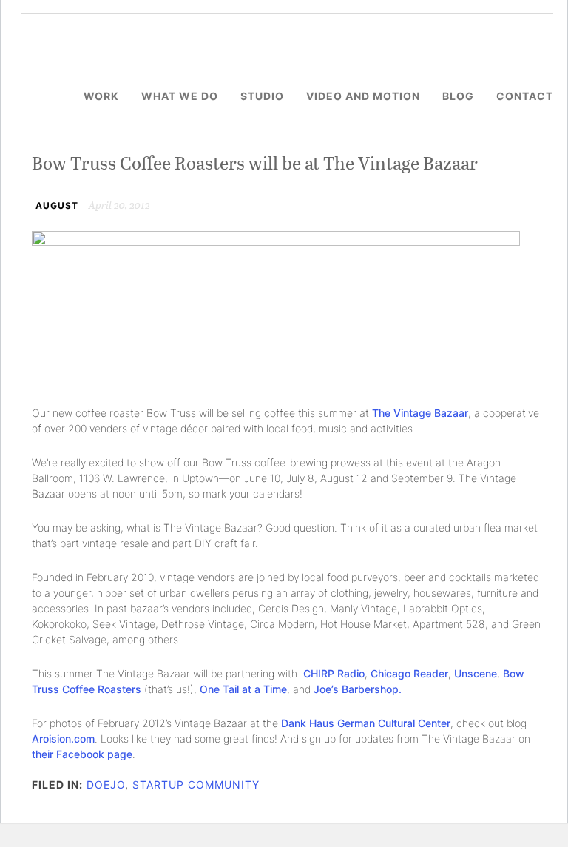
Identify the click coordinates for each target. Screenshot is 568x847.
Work (101, 96)
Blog (458, 96)
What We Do (179, 96)
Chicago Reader (409, 673)
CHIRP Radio (334, 673)
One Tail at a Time (243, 689)
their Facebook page (82, 754)
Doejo (106, 784)
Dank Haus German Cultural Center (365, 723)
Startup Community (196, 784)
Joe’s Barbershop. (358, 689)
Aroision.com (63, 738)
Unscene (475, 673)
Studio (262, 96)
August (57, 205)
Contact (524, 96)
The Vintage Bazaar (420, 412)
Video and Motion (363, 96)
